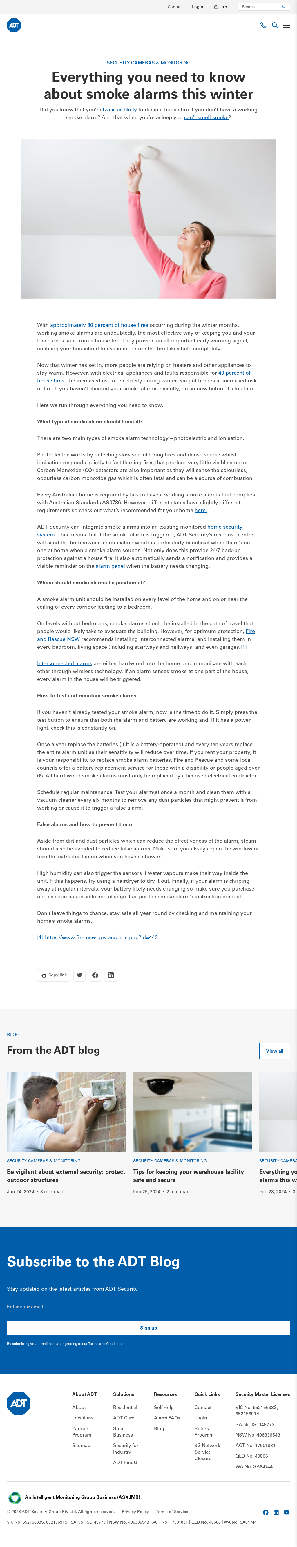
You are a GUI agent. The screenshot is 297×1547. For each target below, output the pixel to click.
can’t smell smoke (206, 118)
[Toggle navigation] (286, 25)
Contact (175, 7)
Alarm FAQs (167, 1418)
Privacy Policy (135, 1512)
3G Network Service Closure (207, 1452)
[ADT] (14, 25)
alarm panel (110, 566)
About (79, 1407)
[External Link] (265, 1512)
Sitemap (81, 1445)
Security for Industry (125, 1448)
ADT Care (123, 1418)
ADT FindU (125, 1463)
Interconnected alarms (64, 664)
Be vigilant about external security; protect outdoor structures (66, 1177)
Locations (82, 1418)
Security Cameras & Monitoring (44, 1161)
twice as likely (120, 110)
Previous (274, 1079)
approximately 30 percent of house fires (99, 325)
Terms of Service (172, 1512)
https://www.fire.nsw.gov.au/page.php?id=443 (101, 938)
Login (197, 7)
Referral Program (204, 1432)
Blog (159, 1429)
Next (283, 1211)
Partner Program (81, 1432)
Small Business (123, 1432)
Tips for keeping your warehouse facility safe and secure (188, 1177)
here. (201, 511)
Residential (125, 1407)
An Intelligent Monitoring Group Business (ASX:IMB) (82, 1497)
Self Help (164, 1407)
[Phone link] (263, 25)
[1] (243, 647)
